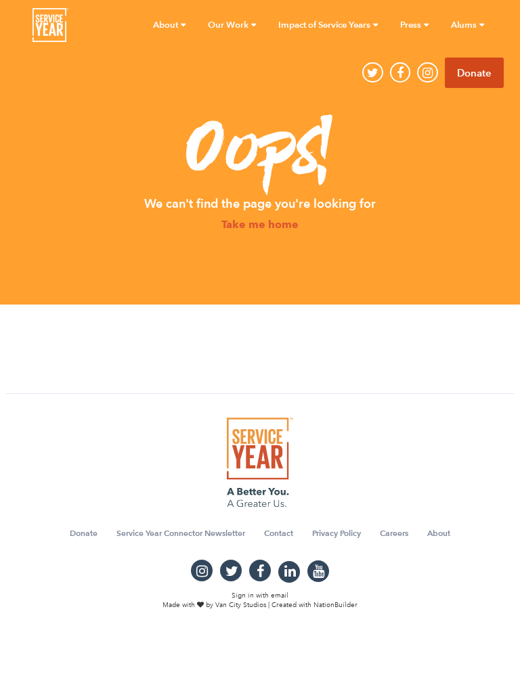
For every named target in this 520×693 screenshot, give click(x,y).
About (438, 533)
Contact (278, 533)
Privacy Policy (336, 533)
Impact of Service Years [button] (325, 25)
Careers (394, 533)
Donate (474, 72)
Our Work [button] (229, 25)
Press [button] (411, 25)
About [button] (166, 25)
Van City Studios (240, 605)
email (279, 595)
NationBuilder (335, 605)
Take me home (260, 225)
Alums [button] (465, 25)
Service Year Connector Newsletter (180, 533)
